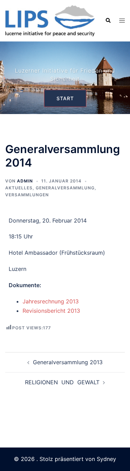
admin (25, 180)
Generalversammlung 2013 (68, 362)
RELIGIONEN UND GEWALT (62, 382)
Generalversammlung (65, 187)
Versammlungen (27, 194)
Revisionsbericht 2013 (51, 310)
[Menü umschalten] (122, 20)
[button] (108, 20)
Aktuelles (19, 187)
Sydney (106, 458)
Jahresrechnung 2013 (51, 301)
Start (65, 98)
